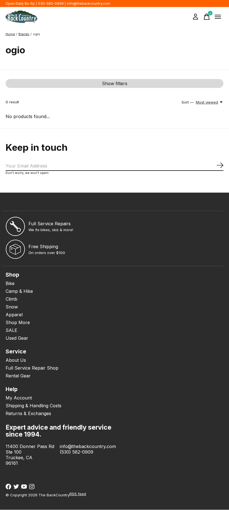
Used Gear (17, 338)
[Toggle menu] (217, 16)
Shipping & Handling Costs (33, 405)
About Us (16, 360)
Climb (11, 299)
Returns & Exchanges (28, 413)
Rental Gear (18, 376)
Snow (12, 307)
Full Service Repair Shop (32, 368)
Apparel (14, 314)
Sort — (188, 102)
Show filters (114, 83)
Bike (10, 283)
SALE (11, 330)
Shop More (18, 322)
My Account (19, 398)
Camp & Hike (19, 291)
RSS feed (78, 494)
